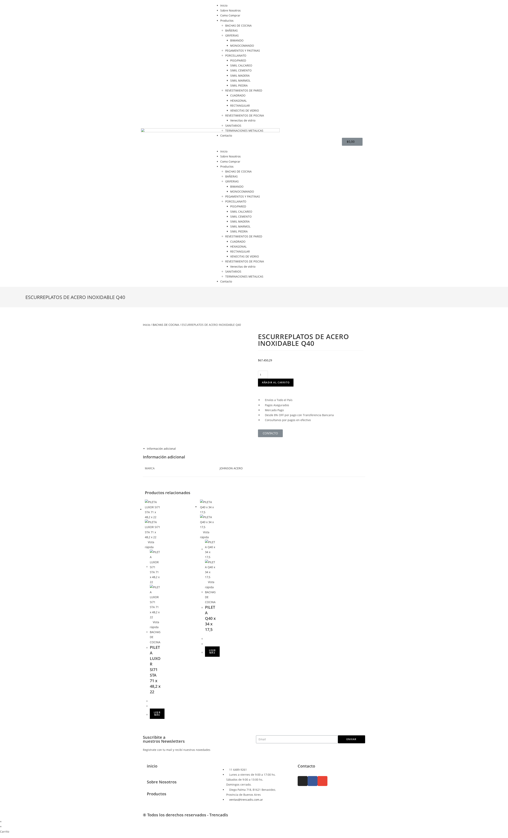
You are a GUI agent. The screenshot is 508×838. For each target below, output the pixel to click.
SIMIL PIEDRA (239, 85)
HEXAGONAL (238, 100)
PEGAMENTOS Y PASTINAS (242, 50)
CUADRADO (237, 95)
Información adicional (161, 448)
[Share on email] (153, 315)
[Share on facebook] (144, 315)
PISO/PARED (238, 60)
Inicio (223, 5)
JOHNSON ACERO (231, 468)
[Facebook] (313, 781)
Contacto (226, 135)
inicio (152, 766)
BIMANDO (236, 40)
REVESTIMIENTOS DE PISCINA (244, 115)
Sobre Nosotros (230, 10)
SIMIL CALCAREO (241, 65)
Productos (227, 20)
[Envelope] (322, 781)
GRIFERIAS (232, 35)
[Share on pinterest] (150, 315)
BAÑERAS (231, 30)
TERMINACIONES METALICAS (244, 130)
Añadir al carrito (276, 382)
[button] (254, 143)
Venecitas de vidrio (242, 120)
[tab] (256, 448)
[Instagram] (303, 781)
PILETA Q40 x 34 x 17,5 (210, 618)
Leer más (157, 713)
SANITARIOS (233, 125)
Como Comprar (230, 15)
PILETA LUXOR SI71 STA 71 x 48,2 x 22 (155, 669)
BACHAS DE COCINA (238, 25)
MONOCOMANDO (242, 45)
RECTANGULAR (240, 105)
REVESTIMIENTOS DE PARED (243, 90)
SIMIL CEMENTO (241, 70)
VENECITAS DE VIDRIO (244, 110)
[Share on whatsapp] (147, 315)
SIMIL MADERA (240, 75)
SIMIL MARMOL (240, 80)
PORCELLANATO (235, 55)
